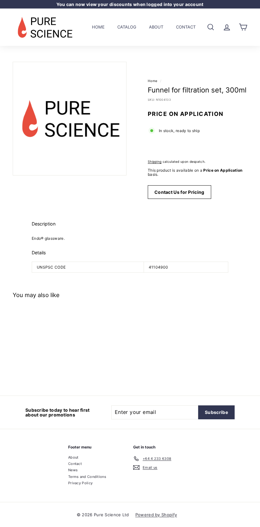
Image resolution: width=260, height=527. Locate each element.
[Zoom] (69, 118)
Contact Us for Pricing (179, 192)
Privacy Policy (80, 483)
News (73, 470)
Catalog (126, 26)
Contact (186, 26)
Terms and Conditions (87, 476)
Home (98, 26)
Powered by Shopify (156, 514)
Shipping (154, 161)
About (156, 26)
